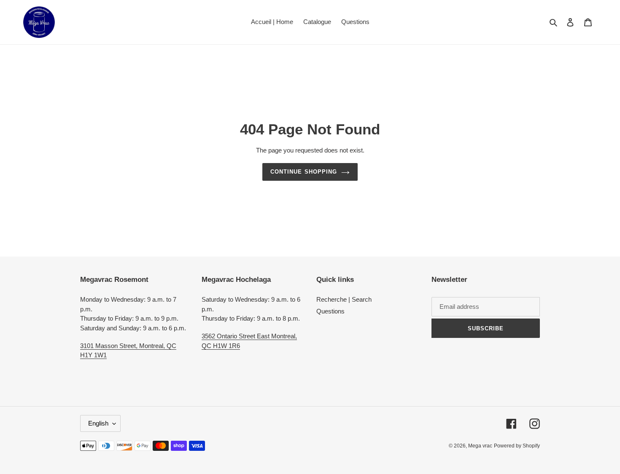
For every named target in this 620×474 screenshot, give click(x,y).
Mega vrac (480, 446)
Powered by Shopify (517, 446)
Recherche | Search (344, 299)
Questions (330, 311)
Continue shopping (303, 172)
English (98, 423)
